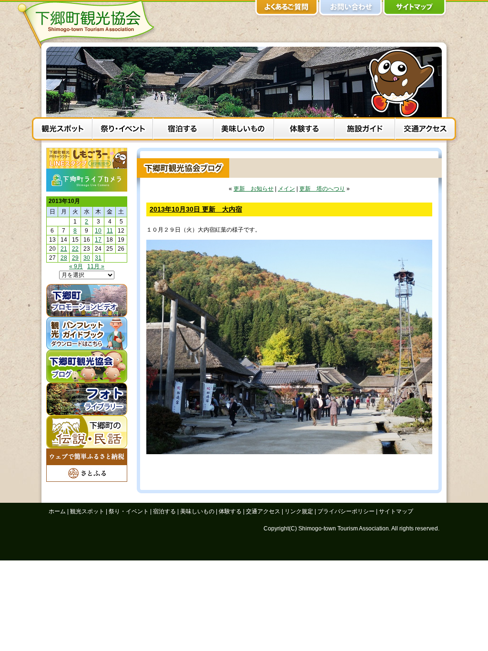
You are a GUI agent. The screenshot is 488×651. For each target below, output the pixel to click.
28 (64, 257)
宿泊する (183, 130)
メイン (286, 188)
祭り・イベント (122, 130)
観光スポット (62, 130)
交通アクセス (425, 130)
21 (64, 248)
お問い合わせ (351, 9)
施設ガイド (365, 130)
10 (98, 230)
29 (75, 257)
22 (75, 248)
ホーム (57, 511)
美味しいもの (244, 130)
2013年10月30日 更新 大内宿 (196, 209)
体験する (304, 130)
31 (98, 257)
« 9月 (76, 266)
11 (110, 230)
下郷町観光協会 (89, 24)
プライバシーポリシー (346, 511)
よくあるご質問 (287, 9)
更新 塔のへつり (322, 188)
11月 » (95, 266)
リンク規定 (299, 511)
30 (86, 257)
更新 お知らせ (254, 188)
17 (98, 239)
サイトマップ (415, 9)
